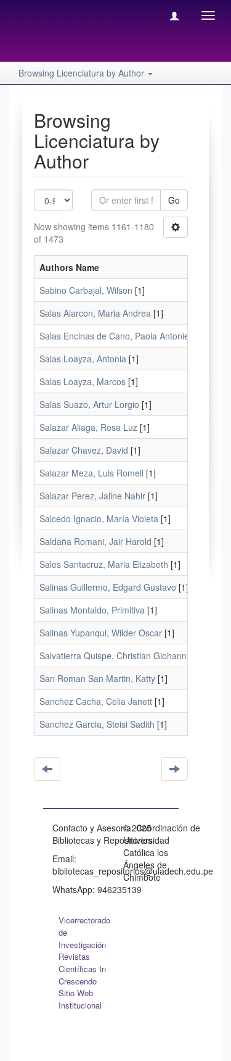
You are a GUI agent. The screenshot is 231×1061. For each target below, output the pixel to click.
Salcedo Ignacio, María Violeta (98, 518)
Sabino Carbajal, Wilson (85, 290)
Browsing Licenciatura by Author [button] (82, 73)
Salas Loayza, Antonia (82, 358)
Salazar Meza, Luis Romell (91, 473)
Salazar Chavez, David (83, 450)
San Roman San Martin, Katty (97, 678)
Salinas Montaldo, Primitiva (92, 610)
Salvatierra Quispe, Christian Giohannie (116, 655)
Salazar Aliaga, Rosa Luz (88, 427)
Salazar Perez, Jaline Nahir (92, 495)
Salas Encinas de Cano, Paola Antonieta (118, 336)
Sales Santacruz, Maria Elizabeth (103, 564)
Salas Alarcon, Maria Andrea (95, 313)
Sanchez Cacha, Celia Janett (95, 701)
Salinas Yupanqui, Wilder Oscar (100, 632)
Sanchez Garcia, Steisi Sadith (97, 724)
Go (174, 200)
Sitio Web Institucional (80, 999)
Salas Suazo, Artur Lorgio (89, 404)
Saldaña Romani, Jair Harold (95, 541)
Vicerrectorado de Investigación (84, 932)
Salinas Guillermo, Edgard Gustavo (107, 587)
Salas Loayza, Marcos (82, 381)
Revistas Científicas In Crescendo (82, 969)
